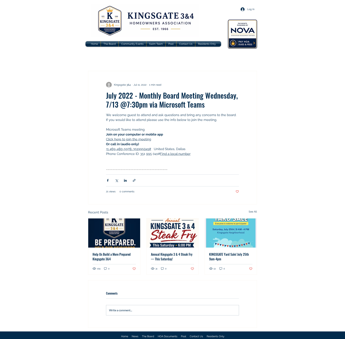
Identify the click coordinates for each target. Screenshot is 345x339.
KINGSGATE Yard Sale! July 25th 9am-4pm (229, 256)
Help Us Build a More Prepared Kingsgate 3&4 (112, 256)
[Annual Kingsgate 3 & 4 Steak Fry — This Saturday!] (173, 233)
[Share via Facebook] (107, 180)
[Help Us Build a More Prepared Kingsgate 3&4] (114, 233)
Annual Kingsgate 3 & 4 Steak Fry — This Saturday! (171, 256)
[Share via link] (134, 180)
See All (253, 211)
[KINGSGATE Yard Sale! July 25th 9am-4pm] (231, 233)
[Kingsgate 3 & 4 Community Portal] (242, 34)
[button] (167, 336)
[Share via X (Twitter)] (116, 180)
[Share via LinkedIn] (125, 180)
